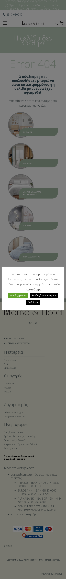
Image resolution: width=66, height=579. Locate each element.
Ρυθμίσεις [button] (33, 302)
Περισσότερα (33, 289)
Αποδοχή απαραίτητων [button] (44, 295)
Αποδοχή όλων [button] (18, 295)
